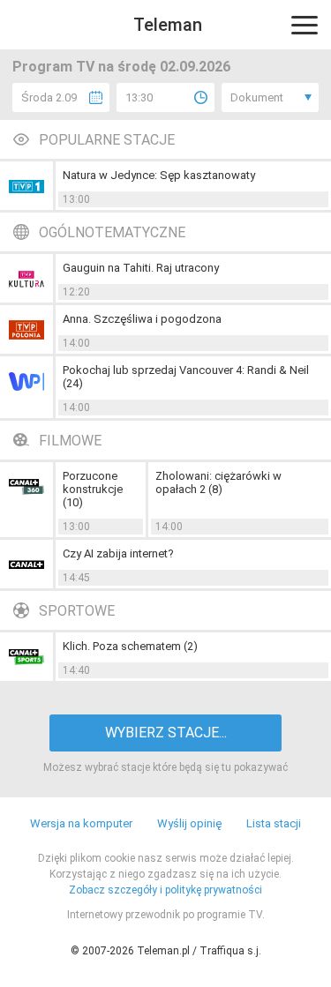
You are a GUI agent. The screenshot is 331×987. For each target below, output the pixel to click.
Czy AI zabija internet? (118, 553)
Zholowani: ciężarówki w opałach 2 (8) (218, 482)
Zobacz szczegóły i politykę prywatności (165, 890)
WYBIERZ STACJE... (166, 732)
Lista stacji (273, 823)
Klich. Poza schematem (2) (130, 646)
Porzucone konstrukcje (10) (93, 489)
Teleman (167, 24)
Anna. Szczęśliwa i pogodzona (142, 318)
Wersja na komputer (81, 823)
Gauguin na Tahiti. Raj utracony (141, 267)
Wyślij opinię (189, 823)
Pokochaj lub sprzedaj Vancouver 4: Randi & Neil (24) (186, 376)
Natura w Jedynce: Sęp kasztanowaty (159, 175)
